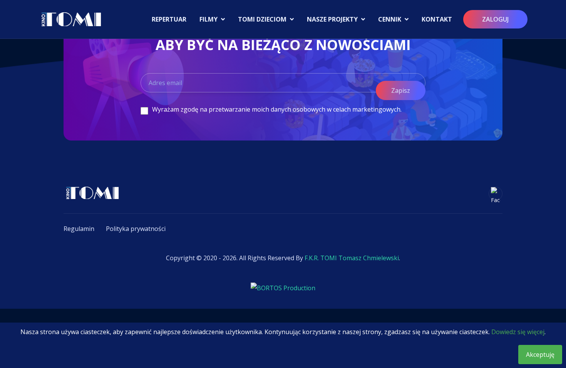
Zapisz (400, 90)
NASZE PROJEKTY (333, 19)
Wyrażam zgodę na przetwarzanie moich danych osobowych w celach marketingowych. (277, 109)
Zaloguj (495, 19)
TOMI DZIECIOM (263, 19)
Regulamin (79, 228)
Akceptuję (540, 354)
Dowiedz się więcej (517, 332)
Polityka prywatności (136, 228)
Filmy (209, 19)
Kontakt (437, 19)
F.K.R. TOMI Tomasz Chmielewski (352, 258)
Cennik (390, 19)
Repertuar (169, 19)
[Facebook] (495, 194)
